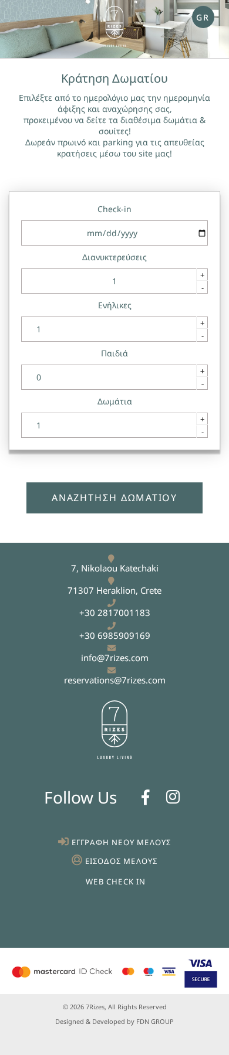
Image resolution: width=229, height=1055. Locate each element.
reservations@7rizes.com (115, 680)
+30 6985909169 (114, 635)
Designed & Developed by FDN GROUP (114, 1021)
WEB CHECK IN (116, 881)
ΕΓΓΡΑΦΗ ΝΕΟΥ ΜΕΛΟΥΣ (121, 842)
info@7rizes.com (115, 657)
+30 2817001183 (114, 612)
